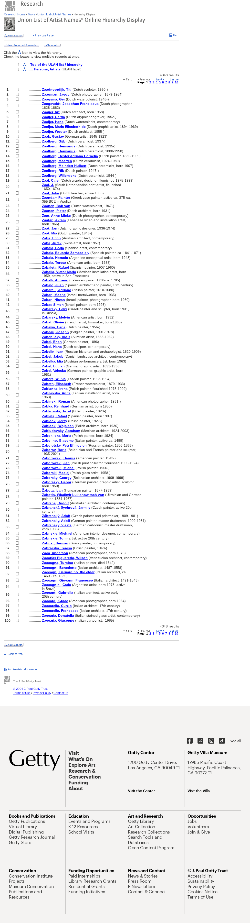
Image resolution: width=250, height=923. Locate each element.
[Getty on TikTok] (222, 741)
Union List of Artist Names (54, 14)
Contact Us (60, 693)
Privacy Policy (42, 693)
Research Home (15, 14)
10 (176, 82)
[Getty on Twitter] (200, 741)
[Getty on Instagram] (211, 741)
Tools (31, 14)
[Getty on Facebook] (190, 741)
